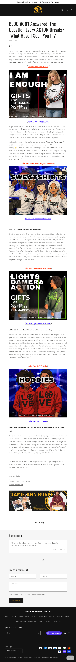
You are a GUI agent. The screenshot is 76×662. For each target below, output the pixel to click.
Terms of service (54, 657)
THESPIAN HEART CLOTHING (15, 657)
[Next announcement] (72, 2)
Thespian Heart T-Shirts (35, 621)
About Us (14, 617)
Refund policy (37, 657)
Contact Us (34, 617)
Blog (60, 621)
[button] (4, 10)
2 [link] (43, 559)
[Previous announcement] (4, 2)
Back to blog (39, 522)
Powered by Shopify (27, 657)
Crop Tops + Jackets (63, 617)
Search (7, 617)
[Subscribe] (38, 633)
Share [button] (12, 46)
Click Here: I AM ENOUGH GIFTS (38, 66)
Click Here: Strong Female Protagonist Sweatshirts (38, 219)
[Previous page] (32, 559)
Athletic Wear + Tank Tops (47, 617)
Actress (11, 479)
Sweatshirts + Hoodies (51, 621)
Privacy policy (45, 657)
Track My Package (23, 617)
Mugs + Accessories (20, 621)
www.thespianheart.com (16, 484)
